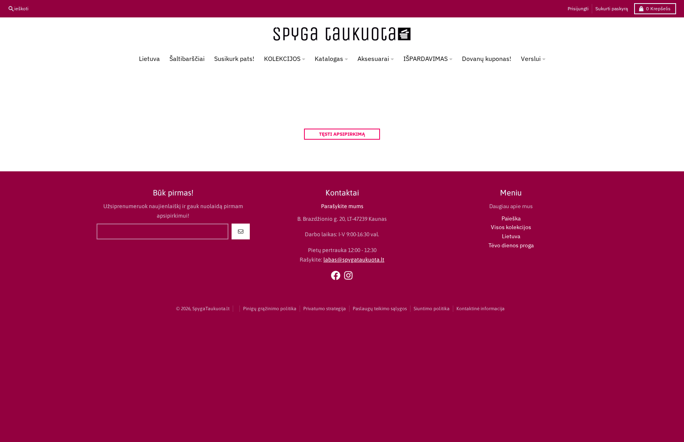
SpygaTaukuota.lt (211, 308)
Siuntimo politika (432, 308)
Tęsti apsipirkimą (342, 134)
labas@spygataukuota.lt (353, 259)
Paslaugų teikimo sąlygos (380, 308)
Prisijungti (578, 8)
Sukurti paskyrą (611, 8)
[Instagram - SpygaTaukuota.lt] (348, 275)
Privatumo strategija (324, 308)
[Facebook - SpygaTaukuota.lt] (335, 275)
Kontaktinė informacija (480, 308)
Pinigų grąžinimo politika (269, 308)
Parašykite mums (342, 206)
